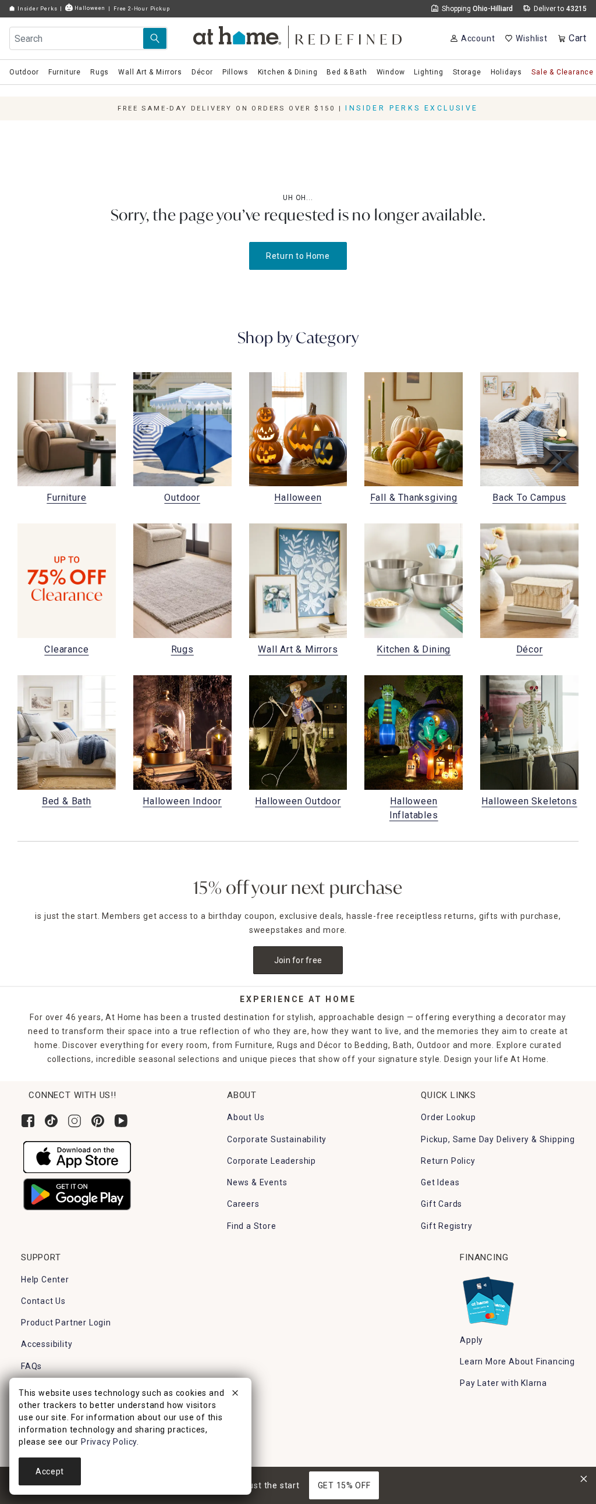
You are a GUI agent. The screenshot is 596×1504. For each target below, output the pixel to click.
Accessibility (46, 1344)
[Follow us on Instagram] (74, 1120)
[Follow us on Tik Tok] (51, 1120)
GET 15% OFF (344, 1485)
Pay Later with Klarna (503, 1383)
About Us (245, 1117)
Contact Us (43, 1301)
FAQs (31, 1366)
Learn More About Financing (517, 1361)
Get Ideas (440, 1182)
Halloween (89, 8)
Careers (243, 1204)
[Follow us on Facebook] (28, 1120)
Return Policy (448, 1161)
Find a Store (251, 1226)
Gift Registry (446, 1226)
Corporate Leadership (271, 1161)
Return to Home (298, 256)
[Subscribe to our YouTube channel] (121, 1120)
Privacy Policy (109, 1441)
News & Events (257, 1182)
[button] (298, 35)
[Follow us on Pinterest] (97, 1120)
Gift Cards (441, 1204)
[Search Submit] (154, 38)
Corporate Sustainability (277, 1139)
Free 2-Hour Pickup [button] (141, 8)
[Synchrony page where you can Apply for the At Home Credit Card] (487, 1298)
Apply (471, 1340)
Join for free (298, 960)
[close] (235, 1395)
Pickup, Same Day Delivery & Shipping (498, 1139)
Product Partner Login (66, 1322)
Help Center (45, 1279)
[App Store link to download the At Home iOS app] (77, 1156)
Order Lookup (448, 1117)
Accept (50, 1471)
